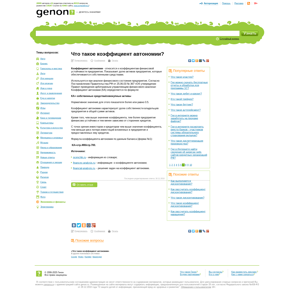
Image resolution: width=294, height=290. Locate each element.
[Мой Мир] (200, 60)
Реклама (238, 3)
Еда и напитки (47, 98)
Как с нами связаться (242, 274)
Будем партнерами (190, 274)
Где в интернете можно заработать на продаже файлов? (184, 118)
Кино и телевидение (50, 118)
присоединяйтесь (81, 6)
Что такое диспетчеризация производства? (187, 142)
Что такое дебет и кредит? (186, 93)
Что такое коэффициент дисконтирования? (185, 204)
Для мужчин (46, 83)
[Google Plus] (207, 60)
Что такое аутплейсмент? (186, 109)
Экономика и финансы (53, 202)
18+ (256, 3)
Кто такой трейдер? (182, 99)
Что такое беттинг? (182, 104)
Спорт (43, 187)
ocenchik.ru (79, 157)
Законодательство (49, 103)
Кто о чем (214, 274)
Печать (115, 60)
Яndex (81, 257)
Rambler (88, 257)
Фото (42, 197)
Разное (44, 172)
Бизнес (44, 63)
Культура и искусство (51, 128)
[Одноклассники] (197, 60)
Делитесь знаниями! (90, 12)
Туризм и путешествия (51, 192)
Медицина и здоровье (51, 137)
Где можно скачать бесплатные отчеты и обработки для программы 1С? (189, 85)
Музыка (44, 142)
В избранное (99, 60)
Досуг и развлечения (51, 93)
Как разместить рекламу (244, 272)
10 (191, 165)
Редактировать (81, 60)
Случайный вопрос (229, 38)
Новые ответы (47, 157)
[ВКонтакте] (190, 60)
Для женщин (46, 78)
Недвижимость (48, 152)
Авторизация (211, 3)
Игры (42, 108)
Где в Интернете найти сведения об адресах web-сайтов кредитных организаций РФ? (189, 153)
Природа (44, 167)
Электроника (46, 207)
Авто (42, 58)
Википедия (97, 257)
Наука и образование (51, 147)
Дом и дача (46, 88)
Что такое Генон (188, 272)
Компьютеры (46, 123)
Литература (46, 132)
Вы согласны (215, 272)
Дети (42, 73)
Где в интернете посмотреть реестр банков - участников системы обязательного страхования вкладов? (187, 131)
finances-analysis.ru (84, 162)
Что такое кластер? (182, 76)
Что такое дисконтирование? (187, 197)
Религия (44, 177)
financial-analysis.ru (84, 168)
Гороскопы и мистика (51, 68)
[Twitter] (193, 60)
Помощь (226, 3)
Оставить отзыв (85, 184)
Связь (43, 182)
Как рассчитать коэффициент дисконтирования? (188, 191)
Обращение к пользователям (196, 287)
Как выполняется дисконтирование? (181, 182)
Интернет (45, 113)
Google (74, 257)
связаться (49, 284)
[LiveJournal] (204, 60)
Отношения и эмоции (51, 162)
